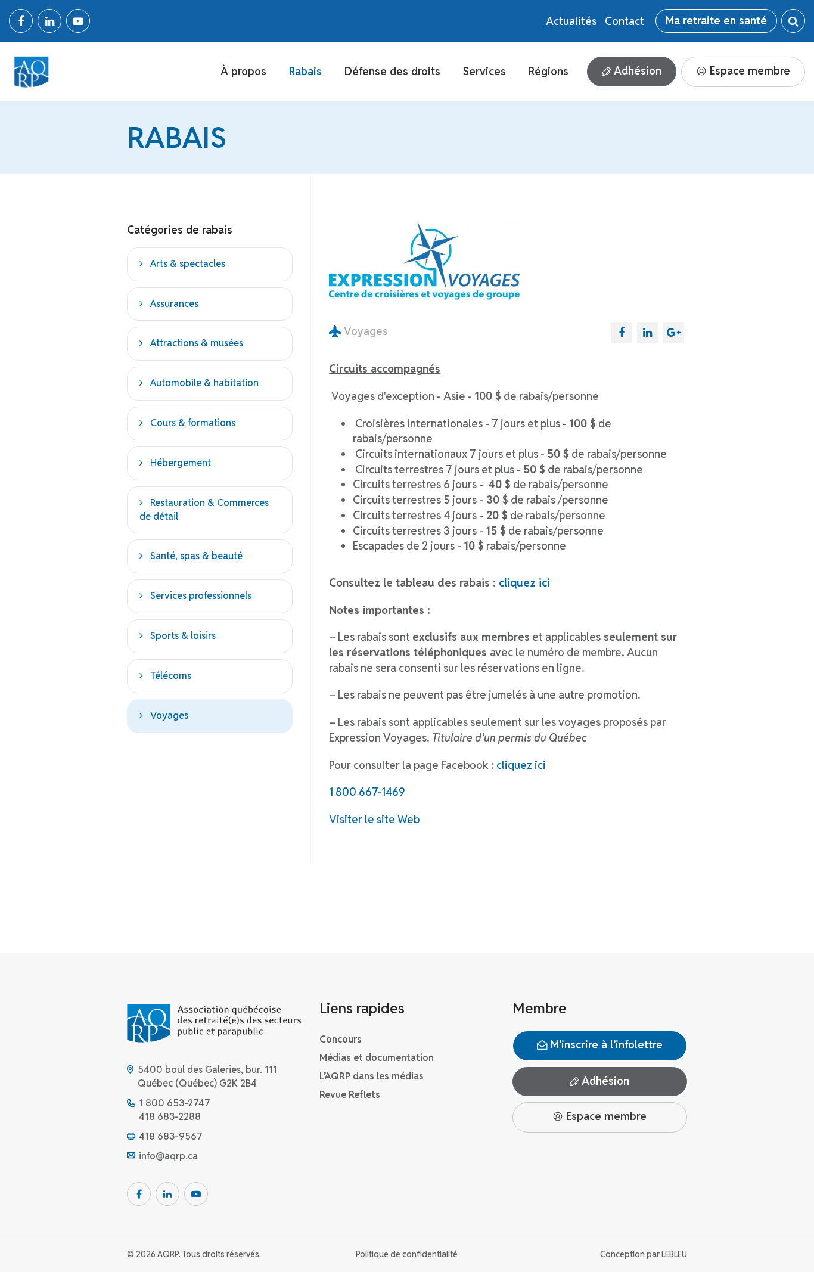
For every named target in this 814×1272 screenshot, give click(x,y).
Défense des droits (392, 71)
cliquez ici (524, 583)
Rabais (305, 71)
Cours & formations (192, 423)
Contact (624, 21)
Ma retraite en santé (716, 20)
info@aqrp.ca (168, 1156)
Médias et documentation (376, 1057)
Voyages (169, 715)
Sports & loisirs (183, 635)
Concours (340, 1039)
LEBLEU (674, 1254)
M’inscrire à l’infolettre (605, 1044)
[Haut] (780, 1238)
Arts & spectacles (187, 263)
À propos (243, 71)
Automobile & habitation (204, 383)
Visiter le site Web (374, 819)
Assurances (174, 303)
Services (484, 71)
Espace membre (748, 70)
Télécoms (170, 675)
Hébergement (180, 463)
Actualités (571, 21)
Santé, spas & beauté (196, 556)
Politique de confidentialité (407, 1254)
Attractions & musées (196, 343)
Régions (548, 71)
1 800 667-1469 (367, 792)
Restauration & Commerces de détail (204, 510)
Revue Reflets (349, 1094)
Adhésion (636, 70)
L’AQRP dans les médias (371, 1076)
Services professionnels (200, 596)
